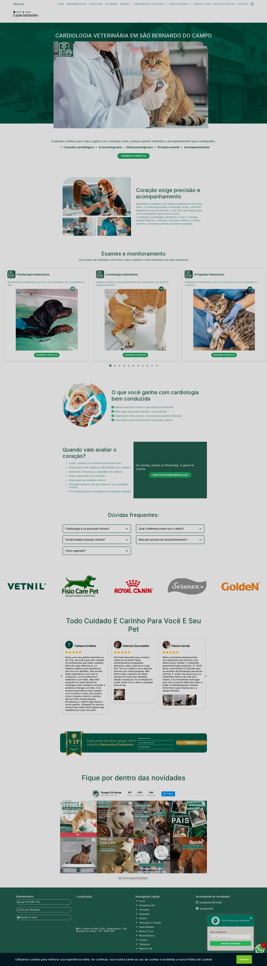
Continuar (244, 959)
